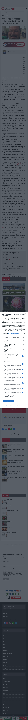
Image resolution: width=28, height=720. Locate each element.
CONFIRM (8, 401)
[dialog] (14, 360)
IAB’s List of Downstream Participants (15, 333)
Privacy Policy (21, 405)
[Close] (25, 314)
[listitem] (14, 337)
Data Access (14, 405)
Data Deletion (6, 405)
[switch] (23, 340)
